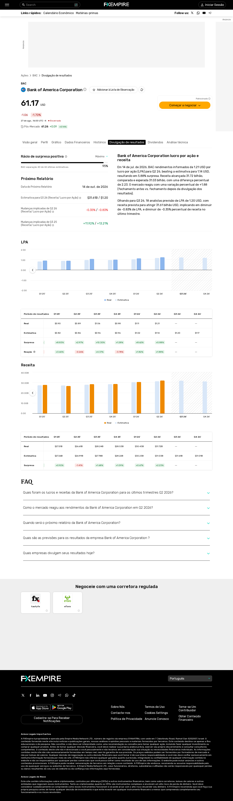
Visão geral (29, 142)
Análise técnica (177, 142)
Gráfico (56, 142)
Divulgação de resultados (126, 142)
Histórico (100, 142)
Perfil (44, 142)
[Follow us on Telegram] (210, 13)
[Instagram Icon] (52, 695)
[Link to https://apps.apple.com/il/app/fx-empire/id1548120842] (40, 708)
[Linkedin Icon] (37, 695)
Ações (24, 75)
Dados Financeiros (77, 142)
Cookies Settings (156, 713)
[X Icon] (23, 695)
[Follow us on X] (192, 13)
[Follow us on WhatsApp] (198, 13)
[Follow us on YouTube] (204, 13)
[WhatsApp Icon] (67, 695)
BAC (35, 75)
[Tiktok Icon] (74, 695)
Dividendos (155, 142)
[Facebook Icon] (30, 695)
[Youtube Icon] (45, 695)
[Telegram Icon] (59, 695)
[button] (7, 5)
